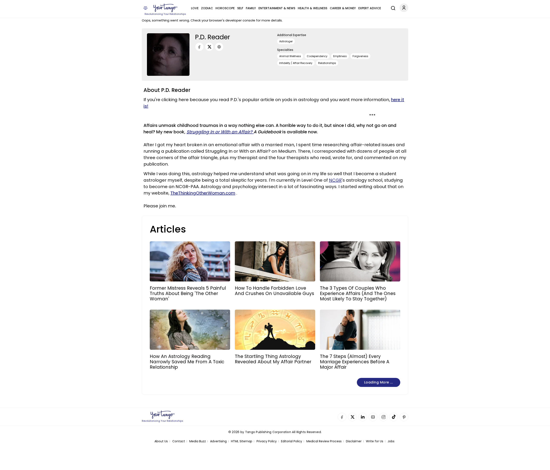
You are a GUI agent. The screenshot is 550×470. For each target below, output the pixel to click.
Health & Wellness (312, 8)
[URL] (219, 47)
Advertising (218, 441)
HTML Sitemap (241, 441)
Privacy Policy (267, 441)
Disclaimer (354, 441)
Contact (178, 441)
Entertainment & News (276, 8)
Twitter (352, 417)
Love (195, 8)
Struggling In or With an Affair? (220, 132)
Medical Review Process (324, 441)
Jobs (391, 441)
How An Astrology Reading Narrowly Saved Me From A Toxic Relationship (187, 362)
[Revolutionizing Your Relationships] (165, 8)
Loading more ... (378, 382)
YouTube (373, 417)
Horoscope (225, 8)
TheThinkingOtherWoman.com (202, 193)
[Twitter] (209, 47)
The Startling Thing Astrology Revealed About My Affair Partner (273, 359)
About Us (161, 441)
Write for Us (374, 441)
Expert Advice (369, 8)
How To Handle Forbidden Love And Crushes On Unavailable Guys (274, 290)
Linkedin (362, 417)
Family (251, 8)
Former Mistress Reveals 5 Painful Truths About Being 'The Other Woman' (188, 293)
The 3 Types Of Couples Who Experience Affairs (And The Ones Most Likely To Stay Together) (358, 293)
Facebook (342, 417)
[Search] (392, 7)
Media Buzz (197, 441)
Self (240, 8)
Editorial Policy (291, 441)
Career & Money (343, 8)
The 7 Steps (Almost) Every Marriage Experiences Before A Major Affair (354, 362)
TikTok (393, 417)
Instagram (383, 417)
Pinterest (404, 417)
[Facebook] (199, 47)
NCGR (335, 180)
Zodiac (207, 8)
